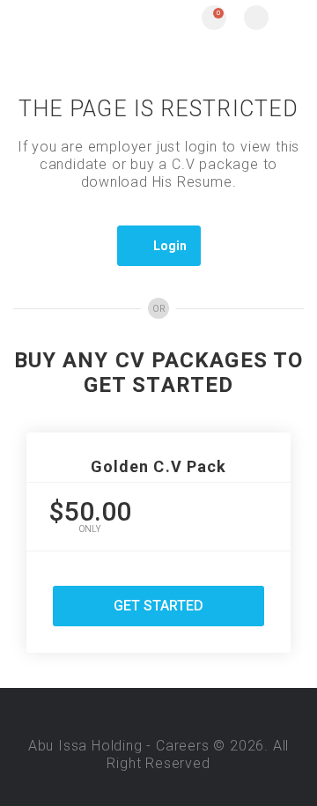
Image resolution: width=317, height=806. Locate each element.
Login (170, 246)
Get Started (158, 605)
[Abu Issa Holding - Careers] (85, 17)
